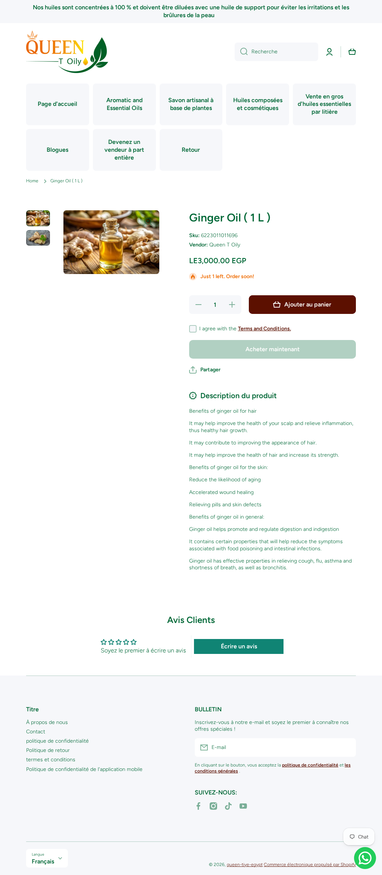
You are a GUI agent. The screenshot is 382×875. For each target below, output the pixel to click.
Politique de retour (48, 750)
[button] (352, 52)
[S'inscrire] (346, 747)
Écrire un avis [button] (239, 646)
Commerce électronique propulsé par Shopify (310, 864)
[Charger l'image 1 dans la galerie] (38, 218)
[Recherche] (241, 52)
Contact (35, 731)
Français (43, 861)
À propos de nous (47, 722)
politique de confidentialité (57, 741)
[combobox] (276, 52)
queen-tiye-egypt (245, 864)
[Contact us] (365, 858)
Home (32, 180)
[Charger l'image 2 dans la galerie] (38, 238)
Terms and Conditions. (264, 328)
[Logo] (67, 52)
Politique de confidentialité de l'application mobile (84, 769)
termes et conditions (50, 759)
